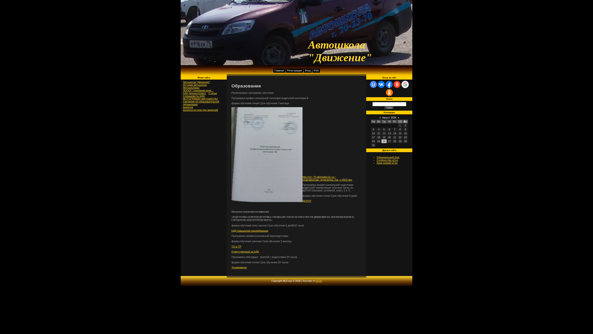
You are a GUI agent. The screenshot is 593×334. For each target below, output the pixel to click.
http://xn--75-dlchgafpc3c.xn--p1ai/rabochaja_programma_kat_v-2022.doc (327, 178)
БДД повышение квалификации (249, 230)
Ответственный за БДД (245, 251)
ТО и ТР (236, 246)
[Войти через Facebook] (389, 84)
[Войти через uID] (373, 84)
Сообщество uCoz (387, 160)
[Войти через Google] (405, 84)
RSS (316, 70)
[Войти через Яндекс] (397, 84)
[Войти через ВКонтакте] (381, 84)
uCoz (319, 280)
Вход (308, 70)
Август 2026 (389, 117)
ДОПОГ (307, 200)
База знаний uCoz (387, 162)
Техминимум (239, 267)
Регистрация (294, 70)
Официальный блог (388, 157)
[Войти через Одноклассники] (389, 92)
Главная (279, 70)
